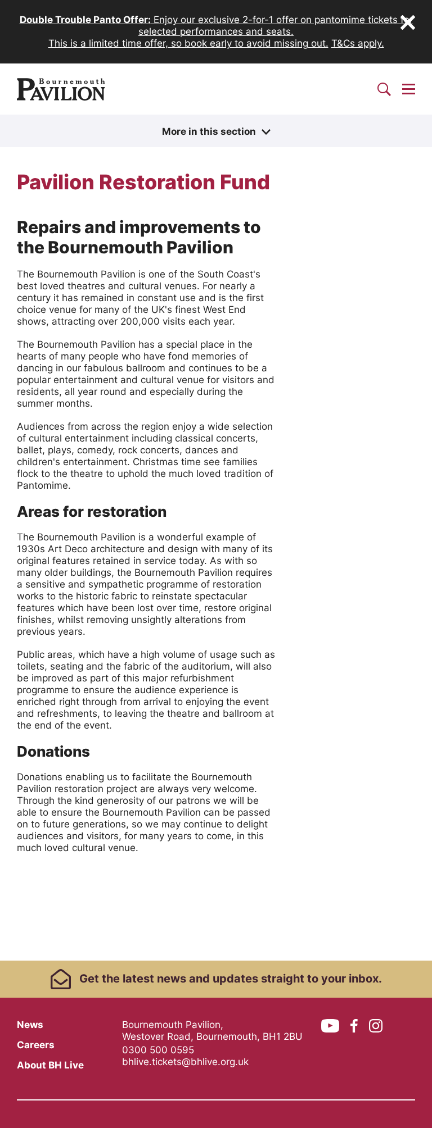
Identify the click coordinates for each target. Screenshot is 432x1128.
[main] (216, 538)
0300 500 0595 (158, 1050)
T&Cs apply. (357, 43)
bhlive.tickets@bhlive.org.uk (185, 1061)
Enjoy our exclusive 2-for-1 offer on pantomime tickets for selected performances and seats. (216, 25)
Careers (36, 1044)
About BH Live (50, 1065)
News (30, 1024)
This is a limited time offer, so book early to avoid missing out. (188, 43)
